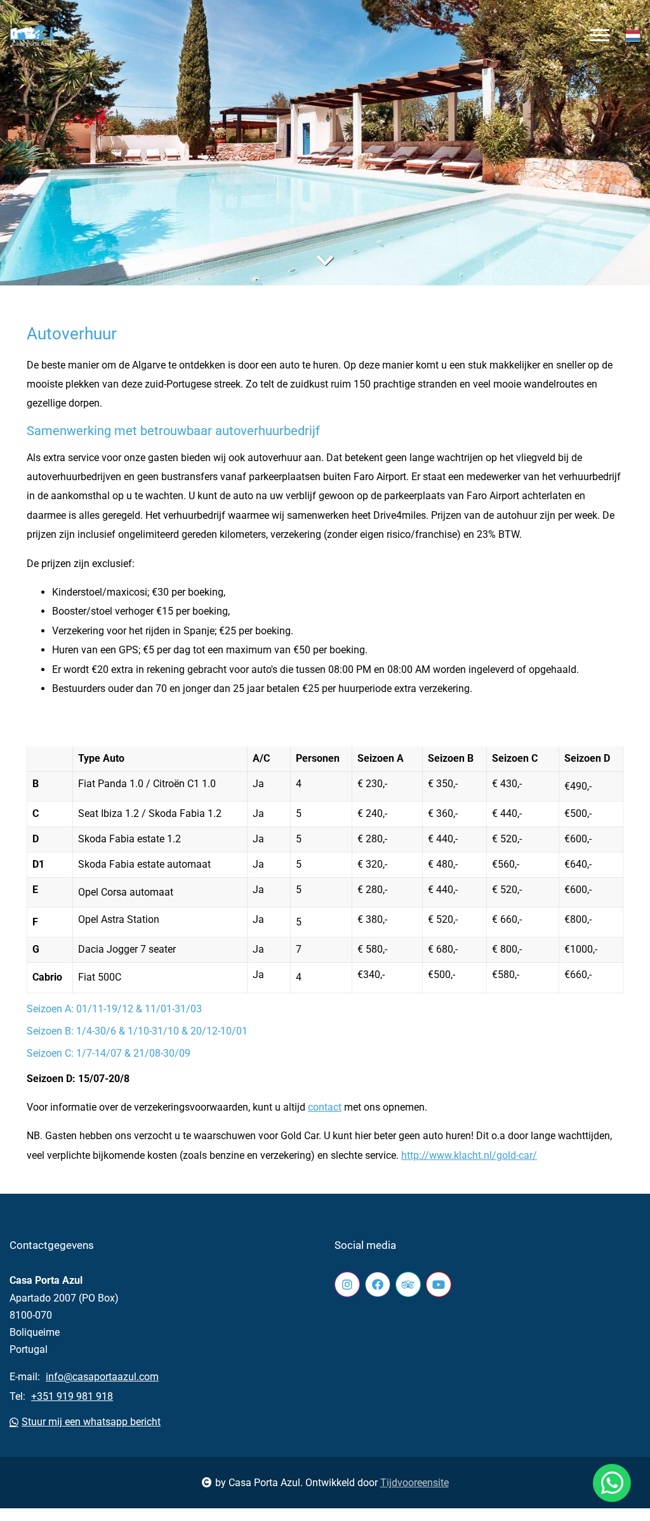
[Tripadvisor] (408, 1284)
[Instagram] (347, 1284)
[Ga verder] (325, 261)
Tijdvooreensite (414, 1483)
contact (325, 1107)
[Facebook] (377, 1284)
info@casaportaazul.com (102, 1377)
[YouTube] (438, 1284)
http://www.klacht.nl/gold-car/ (469, 1155)
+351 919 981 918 (72, 1396)
